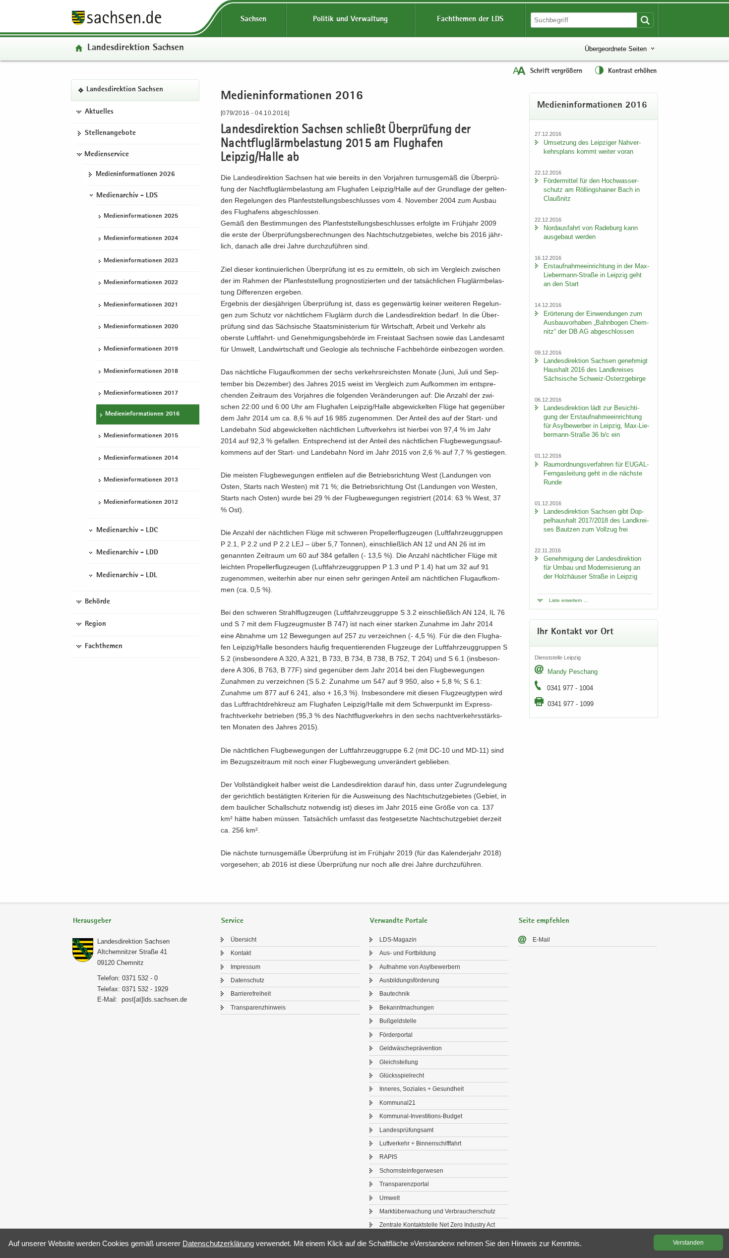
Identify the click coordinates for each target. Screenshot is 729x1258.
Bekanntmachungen (406, 1007)
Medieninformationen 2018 (141, 371)
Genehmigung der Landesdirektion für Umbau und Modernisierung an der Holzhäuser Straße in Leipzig (592, 567)
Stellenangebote (110, 133)
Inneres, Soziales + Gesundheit (421, 1088)
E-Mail (541, 939)
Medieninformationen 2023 (141, 260)
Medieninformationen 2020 (141, 327)
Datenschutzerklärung (218, 1243)
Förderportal (396, 1034)
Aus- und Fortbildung (407, 953)
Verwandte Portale (398, 921)
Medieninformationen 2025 (141, 216)
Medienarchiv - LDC (127, 530)
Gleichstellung (398, 1062)
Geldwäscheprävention (410, 1048)
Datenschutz (247, 980)
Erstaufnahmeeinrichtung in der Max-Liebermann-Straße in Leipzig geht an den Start (596, 275)
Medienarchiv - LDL (126, 575)
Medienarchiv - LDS (127, 195)
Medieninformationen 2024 (141, 239)
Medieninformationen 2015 (141, 436)
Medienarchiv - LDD (127, 552)
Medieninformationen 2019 (141, 349)
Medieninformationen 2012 (141, 502)
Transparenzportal (404, 1184)
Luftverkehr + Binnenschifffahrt (420, 1143)
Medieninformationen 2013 (141, 480)
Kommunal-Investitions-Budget (420, 1116)
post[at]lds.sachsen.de (154, 999)
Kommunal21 (397, 1102)
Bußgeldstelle (398, 1021)
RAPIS (388, 1156)
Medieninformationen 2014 (141, 458)
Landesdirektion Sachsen (135, 48)
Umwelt (389, 1198)
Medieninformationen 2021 (141, 304)
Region (95, 624)
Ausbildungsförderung (409, 980)
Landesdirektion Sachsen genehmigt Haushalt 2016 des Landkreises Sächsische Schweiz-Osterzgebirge (596, 369)
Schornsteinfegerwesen (411, 1170)
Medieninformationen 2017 (141, 393)
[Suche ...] (645, 20)
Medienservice (106, 154)
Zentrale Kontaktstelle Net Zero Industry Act (437, 1224)
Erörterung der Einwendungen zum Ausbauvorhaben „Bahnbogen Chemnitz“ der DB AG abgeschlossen (596, 322)
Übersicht (243, 939)
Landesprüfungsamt (406, 1130)
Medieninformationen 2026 (135, 174)
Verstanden (688, 1242)
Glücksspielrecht (401, 1075)
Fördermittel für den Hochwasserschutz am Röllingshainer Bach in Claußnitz (592, 189)
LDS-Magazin (398, 939)
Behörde (97, 602)
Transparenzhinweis (258, 1007)
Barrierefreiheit (251, 993)
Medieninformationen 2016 (142, 414)
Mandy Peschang (572, 671)
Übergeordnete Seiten (616, 49)
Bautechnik (394, 993)
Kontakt (241, 953)
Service (232, 921)
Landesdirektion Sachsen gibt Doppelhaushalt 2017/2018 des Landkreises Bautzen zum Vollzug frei (596, 520)
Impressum (245, 966)
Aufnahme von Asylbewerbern (419, 966)
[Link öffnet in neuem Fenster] (116, 24)
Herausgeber (92, 921)
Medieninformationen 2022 (141, 283)
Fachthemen (103, 646)
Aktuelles (99, 112)
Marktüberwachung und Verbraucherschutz (437, 1211)
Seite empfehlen (544, 921)
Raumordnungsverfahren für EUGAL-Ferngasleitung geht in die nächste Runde (596, 473)
